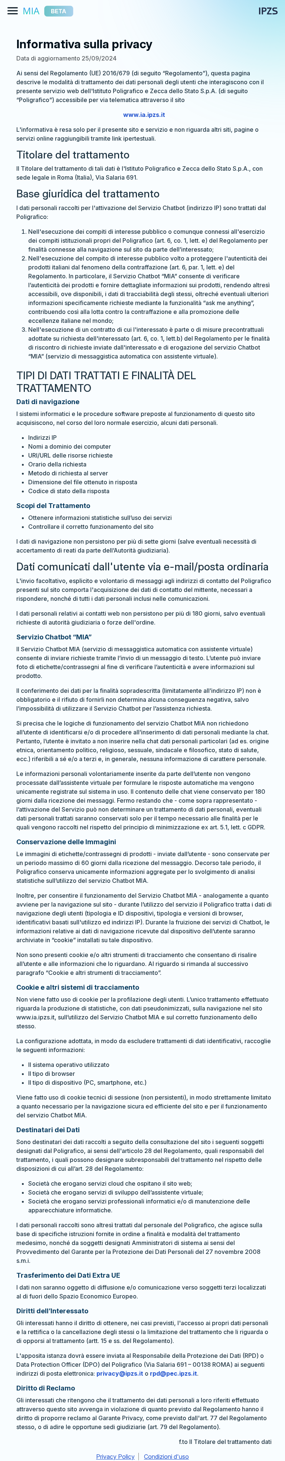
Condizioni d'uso (166, 1456)
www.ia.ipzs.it (144, 114)
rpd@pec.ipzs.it (173, 1373)
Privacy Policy (115, 1456)
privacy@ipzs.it (119, 1373)
